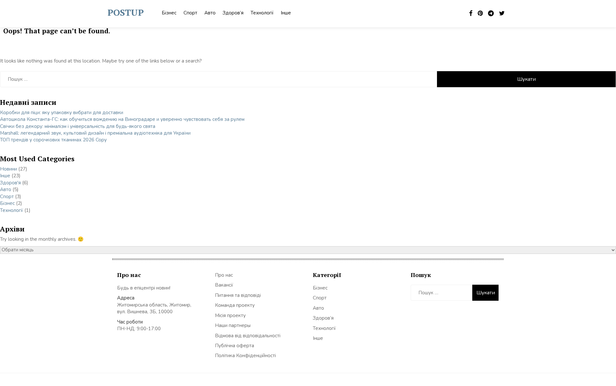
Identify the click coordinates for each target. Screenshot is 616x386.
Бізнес (169, 13)
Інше (286, 13)
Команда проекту (235, 305)
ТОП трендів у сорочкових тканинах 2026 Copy (53, 140)
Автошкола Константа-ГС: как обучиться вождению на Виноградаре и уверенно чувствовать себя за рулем (122, 119)
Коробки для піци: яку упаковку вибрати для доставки (61, 112)
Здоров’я (233, 13)
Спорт (190, 13)
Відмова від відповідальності (247, 335)
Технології (262, 13)
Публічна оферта (234, 345)
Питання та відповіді (238, 295)
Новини (8, 169)
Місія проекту (230, 315)
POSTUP (125, 12)
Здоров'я (10, 183)
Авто (210, 13)
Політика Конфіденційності (245, 355)
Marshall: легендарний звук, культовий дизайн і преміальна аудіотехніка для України (95, 133)
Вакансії (224, 285)
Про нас (224, 275)
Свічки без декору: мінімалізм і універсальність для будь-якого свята (77, 126)
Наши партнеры (233, 325)
